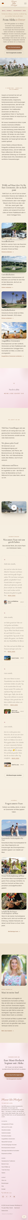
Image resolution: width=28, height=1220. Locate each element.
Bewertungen (5, 1183)
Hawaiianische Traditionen (8, 1161)
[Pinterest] (10, 1196)
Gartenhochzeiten (6, 1133)
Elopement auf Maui (7, 1153)
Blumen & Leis (5, 1164)
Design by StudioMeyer (7, 1213)
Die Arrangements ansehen (14, 53)
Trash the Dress (6, 1169)
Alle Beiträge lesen (14, 931)
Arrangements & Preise (7, 1124)
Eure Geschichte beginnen (14, 1075)
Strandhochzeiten (6, 1130)
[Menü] (25, 3)
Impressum (17, 1207)
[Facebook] (6, 1196)
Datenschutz (5, 1210)
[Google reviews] (14, 1196)
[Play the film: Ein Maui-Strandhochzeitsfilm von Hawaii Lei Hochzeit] (14, 507)
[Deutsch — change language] (3, 3)
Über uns (4, 1180)
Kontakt (3, 1189)
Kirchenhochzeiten (6, 1135)
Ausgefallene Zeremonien (8, 1138)
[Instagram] (3, 1196)
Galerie (3, 1172)
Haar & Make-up (6, 1167)
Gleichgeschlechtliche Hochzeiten (10, 1150)
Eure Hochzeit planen (14, 47)
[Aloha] (24, 1216)
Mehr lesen (11, 595)
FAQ (3, 1186)
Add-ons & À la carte (7, 1127)
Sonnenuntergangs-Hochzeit (9, 1144)
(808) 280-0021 (8, 1193)
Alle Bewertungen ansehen (14, 775)
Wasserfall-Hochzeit (7, 1141)
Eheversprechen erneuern (8, 1147)
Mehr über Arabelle (8, 1030)
